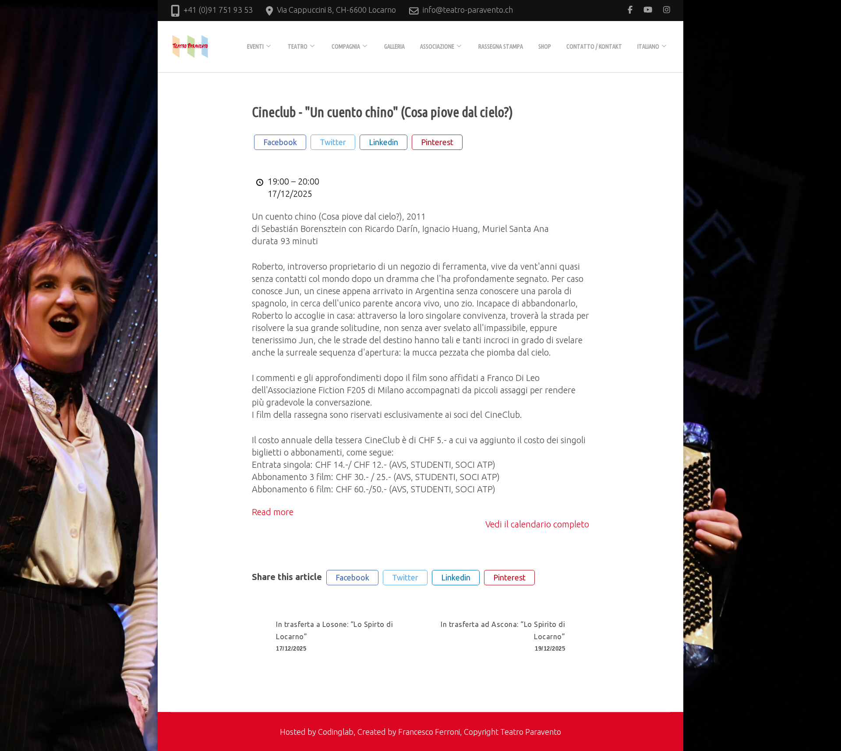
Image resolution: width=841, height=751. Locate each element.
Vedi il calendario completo (537, 524)
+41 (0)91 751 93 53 (218, 9)
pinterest (437, 142)
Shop (544, 46)
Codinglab (335, 731)
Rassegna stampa (500, 46)
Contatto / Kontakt (594, 46)
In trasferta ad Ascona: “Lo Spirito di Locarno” (503, 636)
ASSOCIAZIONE (437, 46)
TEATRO (297, 46)
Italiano (648, 46)
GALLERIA (394, 46)
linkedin (383, 142)
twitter (333, 142)
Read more (272, 512)
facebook (280, 142)
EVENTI (255, 46)
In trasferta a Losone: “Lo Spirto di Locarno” (334, 636)
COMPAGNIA (346, 46)
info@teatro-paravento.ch (468, 9)
